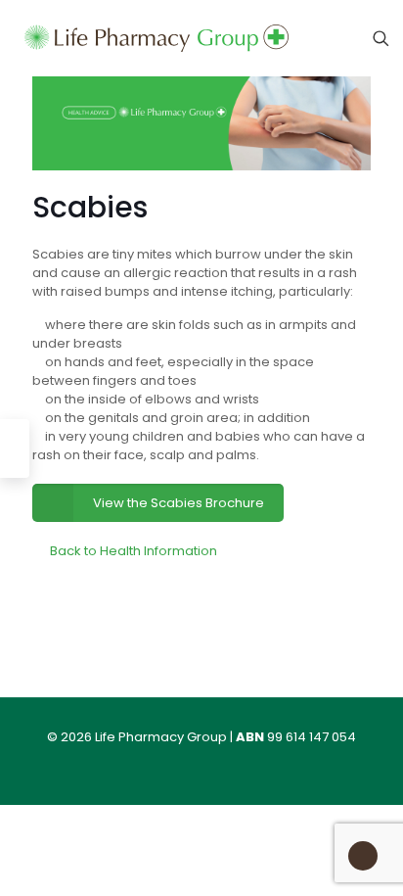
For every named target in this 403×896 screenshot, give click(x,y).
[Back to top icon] (362, 854)
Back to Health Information (133, 551)
